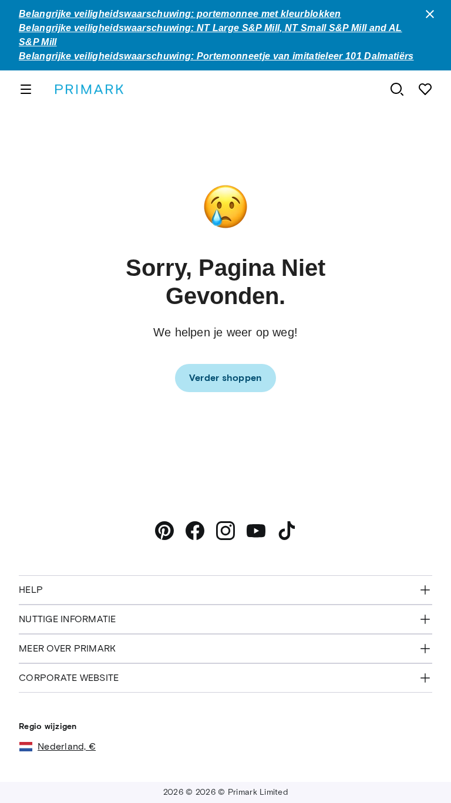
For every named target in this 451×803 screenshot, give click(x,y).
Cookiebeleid (235, 753)
